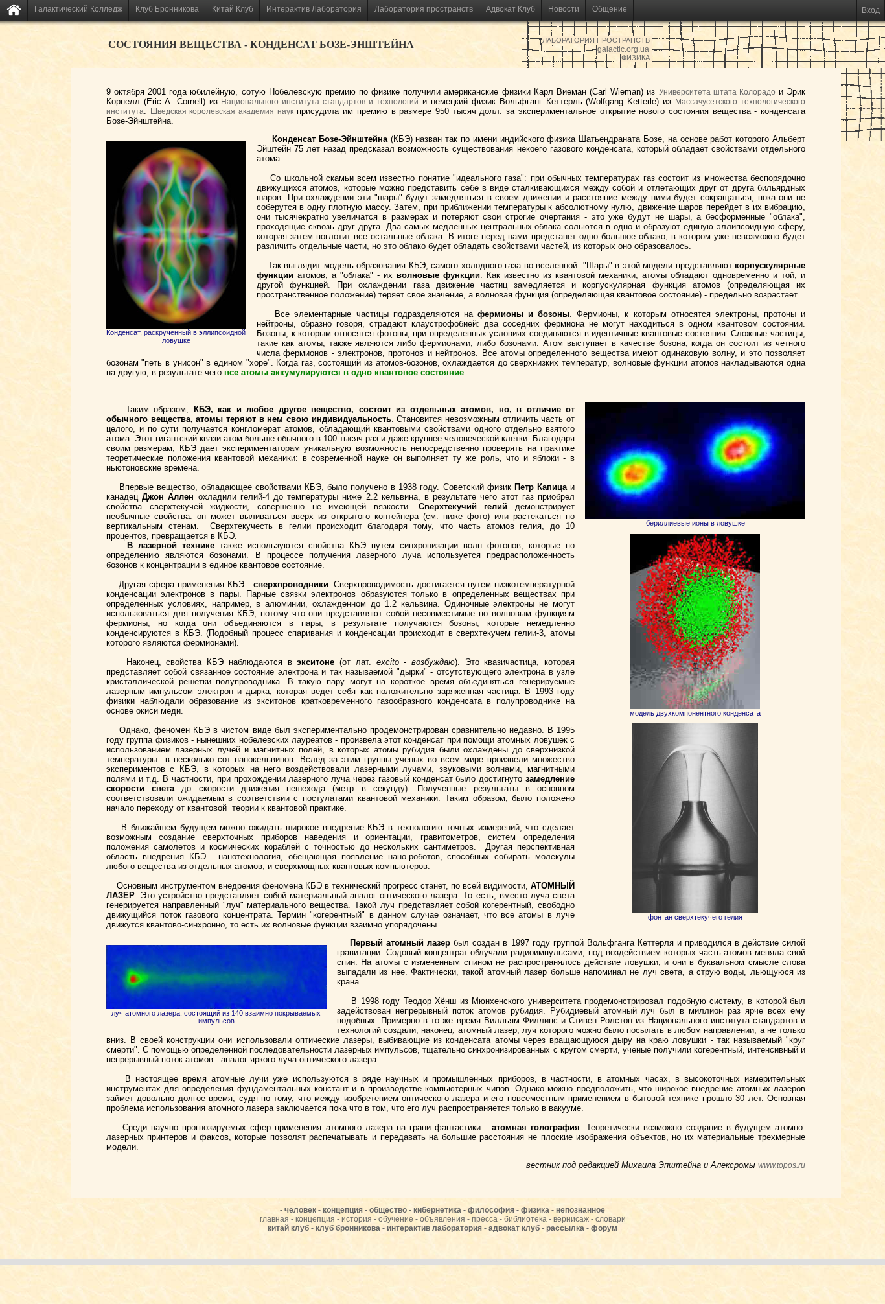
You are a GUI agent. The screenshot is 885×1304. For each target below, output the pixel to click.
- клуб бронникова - (349, 1228)
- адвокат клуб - (515, 1228)
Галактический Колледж (78, 9)
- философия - (492, 1210)
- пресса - (485, 1219)
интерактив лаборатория (435, 1228)
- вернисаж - (572, 1219)
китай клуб (289, 1228)
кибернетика (438, 1210)
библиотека (526, 1219)
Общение (609, 9)
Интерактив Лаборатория (314, 9)
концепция (344, 1210)
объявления (443, 1219)
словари (610, 1219)
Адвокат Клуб (510, 9)
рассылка (566, 1228)
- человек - (300, 1210)
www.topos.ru (781, 1165)
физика (536, 1210)
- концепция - (316, 1219)
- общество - (389, 1210)
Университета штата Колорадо (717, 92)
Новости (563, 9)
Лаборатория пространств (423, 9)
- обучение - (397, 1219)
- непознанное (578, 1210)
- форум (601, 1228)
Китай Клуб (232, 9)
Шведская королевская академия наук (221, 111)
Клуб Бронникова (167, 9)
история (357, 1219)
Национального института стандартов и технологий (320, 101)
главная (275, 1219)
